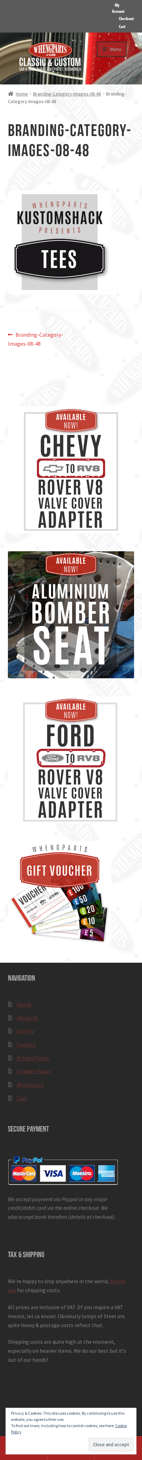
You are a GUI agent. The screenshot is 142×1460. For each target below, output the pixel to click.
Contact (26, 1044)
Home (22, 94)
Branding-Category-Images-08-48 (67, 94)
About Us (27, 1017)
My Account (118, 8)
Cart (122, 26)
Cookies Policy (34, 1071)
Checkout (126, 18)
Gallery (25, 1030)
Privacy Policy (33, 1057)
